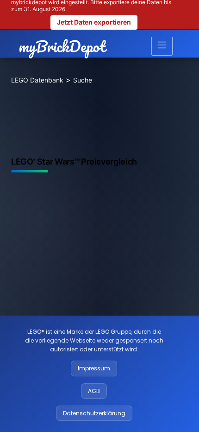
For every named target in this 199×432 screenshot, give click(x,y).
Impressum (94, 368)
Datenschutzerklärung (94, 413)
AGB (94, 391)
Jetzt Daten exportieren (94, 22)
